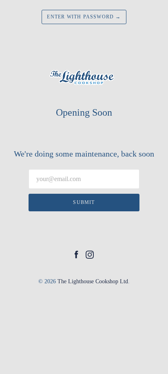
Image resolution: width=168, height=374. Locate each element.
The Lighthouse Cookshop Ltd (92, 281)
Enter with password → (84, 17)
